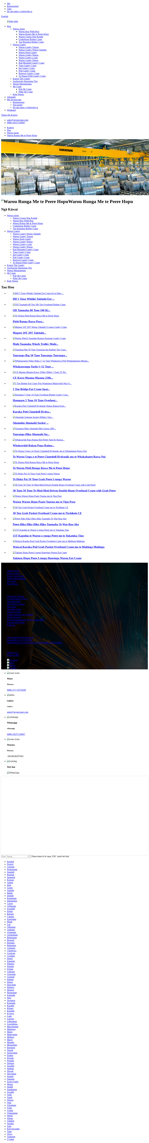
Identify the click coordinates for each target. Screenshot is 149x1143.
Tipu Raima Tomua (16, 604)
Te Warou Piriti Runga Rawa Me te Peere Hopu (41, 468)
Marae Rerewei (14, 617)
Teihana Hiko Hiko (16, 622)
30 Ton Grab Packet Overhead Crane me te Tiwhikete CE (47, 513)
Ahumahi (11, 97)
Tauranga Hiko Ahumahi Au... (31, 434)
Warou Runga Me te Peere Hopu (34, 34)
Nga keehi (17, 105)
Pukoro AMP (13, 655)
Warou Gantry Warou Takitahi (32, 50)
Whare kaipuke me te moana (20, 614)
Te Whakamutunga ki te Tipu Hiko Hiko (25, 620)
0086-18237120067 (16, 122)
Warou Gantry (19, 44)
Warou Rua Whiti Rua (29, 31)
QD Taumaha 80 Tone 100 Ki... (31, 310)
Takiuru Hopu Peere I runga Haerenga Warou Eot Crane (47, 558)
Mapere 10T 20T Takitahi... (29, 332)
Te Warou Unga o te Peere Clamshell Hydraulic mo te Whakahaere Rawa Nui (59, 456)
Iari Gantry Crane (27, 68)
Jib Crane (17, 86)
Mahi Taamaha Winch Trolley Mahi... (35, 344)
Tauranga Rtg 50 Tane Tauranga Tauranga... (40, 355)
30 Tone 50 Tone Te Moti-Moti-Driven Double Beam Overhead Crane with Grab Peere (64, 490)
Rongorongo (13, 6)
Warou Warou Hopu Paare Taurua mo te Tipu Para (44, 501)
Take (9, 9)
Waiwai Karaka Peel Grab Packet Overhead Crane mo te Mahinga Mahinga (58, 546)
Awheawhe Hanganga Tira (25, 81)
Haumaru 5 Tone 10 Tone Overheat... (35, 400)
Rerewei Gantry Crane (29, 73)
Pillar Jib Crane (26, 92)
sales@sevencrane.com (17, 120)
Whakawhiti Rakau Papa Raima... (33, 445)
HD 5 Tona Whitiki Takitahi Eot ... (33, 298)
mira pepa (11, 606)
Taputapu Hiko (14, 612)
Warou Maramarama (22, 84)
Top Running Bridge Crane (31, 42)
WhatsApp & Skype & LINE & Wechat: (34, 642)
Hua (9, 26)
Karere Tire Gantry (21, 78)
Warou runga (19, 29)
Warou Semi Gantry (28, 52)
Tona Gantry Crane (27, 65)
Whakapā (11, 110)
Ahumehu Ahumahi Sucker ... (31, 422)
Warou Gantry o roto (28, 57)
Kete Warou (18, 94)
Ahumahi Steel (14, 601)
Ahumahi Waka (14, 609)
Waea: (19, 640)
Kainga (10, 127)
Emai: (20, 637)
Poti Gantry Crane (27, 71)
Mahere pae (12, 652)
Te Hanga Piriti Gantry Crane (32, 76)
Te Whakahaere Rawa (17, 599)
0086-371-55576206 (16, 690)
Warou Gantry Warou (28, 55)
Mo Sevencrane (14, 99)
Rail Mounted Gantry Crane (31, 63)
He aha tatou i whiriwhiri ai (19, 11)
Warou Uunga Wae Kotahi (31, 37)
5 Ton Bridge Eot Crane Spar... (31, 389)
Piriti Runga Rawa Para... (28, 321)
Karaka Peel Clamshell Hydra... (32, 411)
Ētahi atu (11, 625)
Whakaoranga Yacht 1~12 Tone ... (33, 366)
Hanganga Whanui (15, 596)
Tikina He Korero (9, 115)
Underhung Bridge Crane (30, 39)
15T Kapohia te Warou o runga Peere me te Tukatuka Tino (48, 535)
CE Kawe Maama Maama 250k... (33, 377)
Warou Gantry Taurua (29, 47)
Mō (8, 3)
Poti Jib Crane (25, 89)
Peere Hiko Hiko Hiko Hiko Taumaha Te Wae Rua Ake (46, 524)
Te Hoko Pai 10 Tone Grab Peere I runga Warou (42, 479)
